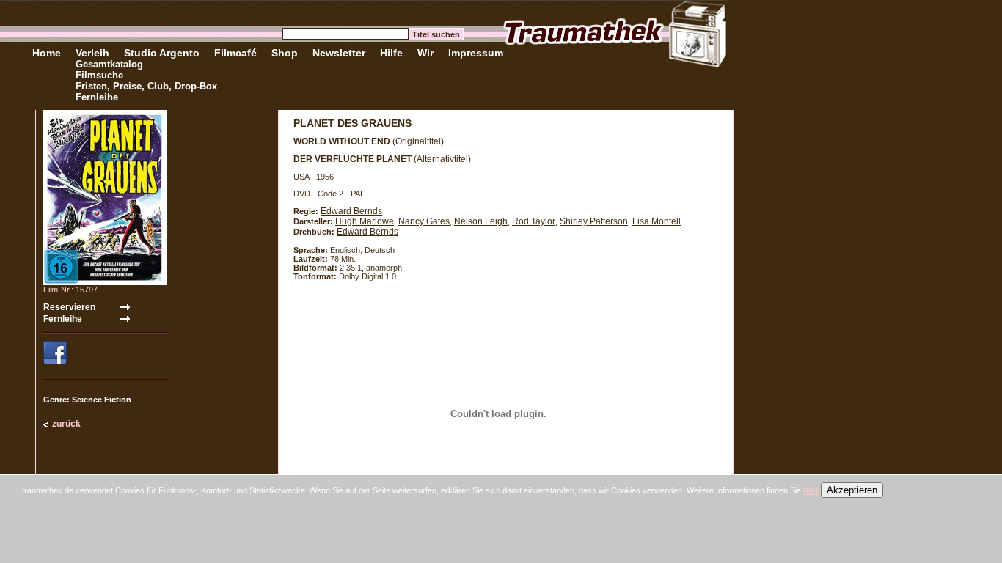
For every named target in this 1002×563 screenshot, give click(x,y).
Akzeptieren (852, 490)
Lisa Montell (656, 221)
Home (46, 53)
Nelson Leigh (481, 221)
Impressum (475, 53)
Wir (425, 53)
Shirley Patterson (594, 221)
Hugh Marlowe (364, 221)
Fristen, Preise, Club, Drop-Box (146, 86)
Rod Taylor (533, 221)
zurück (66, 424)
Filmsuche (99, 75)
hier (811, 490)
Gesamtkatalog (109, 64)
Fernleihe (97, 97)
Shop (284, 53)
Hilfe (391, 53)
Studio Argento (162, 53)
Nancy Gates (424, 221)
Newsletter (338, 53)
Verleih (92, 53)
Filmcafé (235, 53)
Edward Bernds (351, 211)
